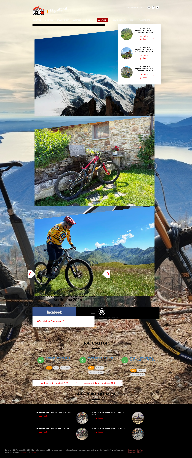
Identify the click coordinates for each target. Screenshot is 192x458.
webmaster (24, 452)
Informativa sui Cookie (135, 452)
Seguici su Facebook (50, 321)
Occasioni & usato (118, 20)
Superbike (77, 20)
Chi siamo (49, 20)
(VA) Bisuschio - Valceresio (101, 357)
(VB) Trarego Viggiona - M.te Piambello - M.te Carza (144, 358)
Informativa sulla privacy (135, 450)
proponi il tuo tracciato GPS (99, 383)
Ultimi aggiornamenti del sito (135, 7)
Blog (132, 20)
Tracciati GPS (144, 20)
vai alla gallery (144, 37)
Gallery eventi (63, 20)
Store (103, 20)
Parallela (33, 452)
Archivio (88, 20)
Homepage (36, 20)
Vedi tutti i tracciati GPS (54, 383)
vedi (41, 416)
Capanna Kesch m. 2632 (58, 357)
